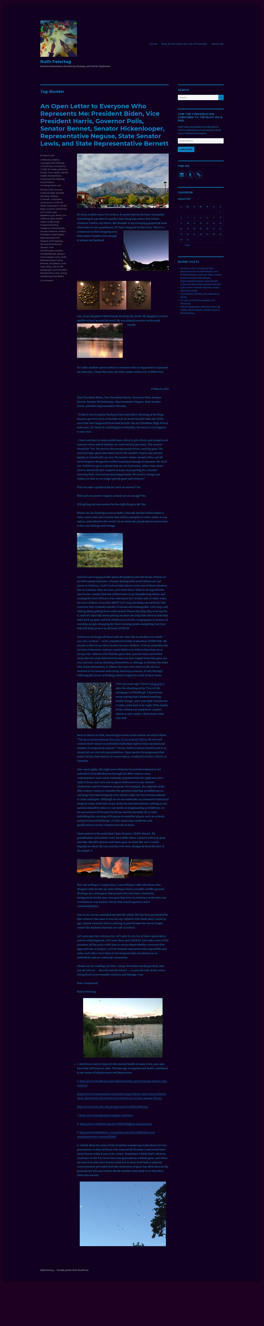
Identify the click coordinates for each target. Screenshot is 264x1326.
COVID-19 (45, 169)
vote (58, 185)
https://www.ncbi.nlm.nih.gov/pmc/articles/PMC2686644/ (112, 1106)
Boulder (51, 193)
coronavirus (60, 166)
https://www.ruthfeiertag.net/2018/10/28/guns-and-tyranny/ (116, 1123)
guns (52, 218)
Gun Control (46, 212)
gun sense (56, 215)
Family (43, 172)
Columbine (56, 199)
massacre (45, 228)
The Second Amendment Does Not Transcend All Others (112, 739)
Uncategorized (47, 185)
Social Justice (47, 182)
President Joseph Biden (52, 234)
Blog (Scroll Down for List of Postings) (184, 43)
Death (54, 169)
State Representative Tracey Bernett (53, 260)
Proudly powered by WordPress (72, 1270)
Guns (50, 172)
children (55, 159)
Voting (64, 273)
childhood (45, 159)
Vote (57, 273)
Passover (53, 231)
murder (44, 231)
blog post (156, 683)
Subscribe (186, 149)
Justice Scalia (47, 221)
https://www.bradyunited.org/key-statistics (106, 1115)
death (43, 205)
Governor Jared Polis (56, 209)
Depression (53, 205)
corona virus (46, 202)
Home (153, 43)
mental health (58, 228)
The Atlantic (55, 263)
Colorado (45, 199)
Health (56, 172)
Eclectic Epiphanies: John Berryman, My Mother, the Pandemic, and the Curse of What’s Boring (200, 310)
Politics (62, 231)
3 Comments (46, 280)
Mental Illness (54, 176)
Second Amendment (50, 244)
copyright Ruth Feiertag (52, 163)
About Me (217, 43)
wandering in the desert (52, 276)
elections (62, 169)
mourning (45, 179)
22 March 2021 (47, 189)
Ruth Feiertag (55, 61)
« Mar (187, 245)
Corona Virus (46, 166)
